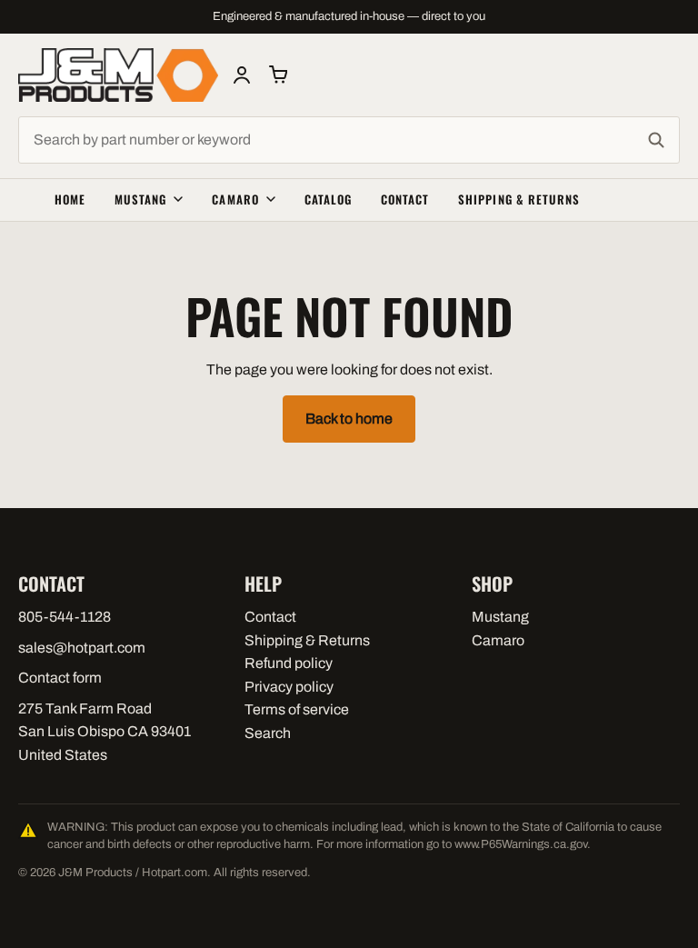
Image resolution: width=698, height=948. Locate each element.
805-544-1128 (64, 616)
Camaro (235, 199)
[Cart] (278, 74)
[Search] (656, 140)
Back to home (349, 418)
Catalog (328, 199)
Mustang (140, 199)
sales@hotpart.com (81, 647)
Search (267, 733)
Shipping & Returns (519, 199)
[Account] (242, 74)
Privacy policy (289, 686)
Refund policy (288, 663)
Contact (405, 199)
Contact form (60, 677)
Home (70, 199)
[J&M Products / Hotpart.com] (118, 75)
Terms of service (296, 709)
